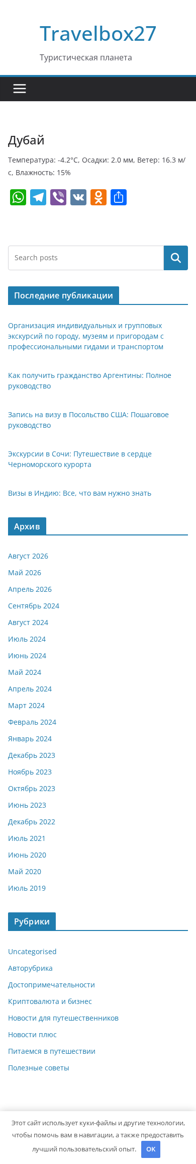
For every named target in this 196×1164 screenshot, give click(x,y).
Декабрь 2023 (31, 755)
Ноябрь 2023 (30, 772)
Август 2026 (28, 556)
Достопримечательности (51, 984)
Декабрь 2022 (31, 821)
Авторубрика (30, 968)
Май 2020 (24, 871)
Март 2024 (26, 705)
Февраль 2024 (32, 722)
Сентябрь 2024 (33, 605)
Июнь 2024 (27, 655)
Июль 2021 (27, 838)
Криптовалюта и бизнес (50, 1001)
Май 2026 (24, 572)
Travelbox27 (98, 33)
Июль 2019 (27, 888)
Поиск (176, 257)
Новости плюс (32, 1034)
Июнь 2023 (27, 805)
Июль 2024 (27, 639)
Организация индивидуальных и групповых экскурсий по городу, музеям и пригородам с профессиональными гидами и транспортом (86, 336)
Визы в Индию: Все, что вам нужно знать (79, 493)
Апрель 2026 (30, 589)
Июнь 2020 (27, 855)
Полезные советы (38, 1067)
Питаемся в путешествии (51, 1051)
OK (150, 1148)
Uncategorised (32, 951)
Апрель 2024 (30, 688)
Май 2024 (24, 672)
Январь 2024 (30, 738)
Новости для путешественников (63, 1018)
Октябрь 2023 (31, 788)
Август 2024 (28, 622)
